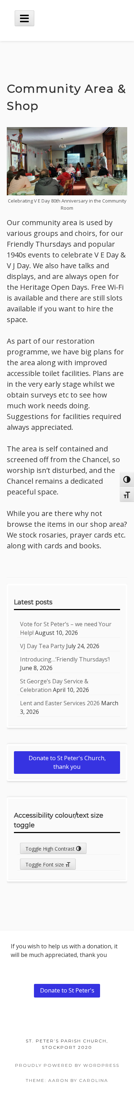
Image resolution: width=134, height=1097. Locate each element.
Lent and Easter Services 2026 (60, 703)
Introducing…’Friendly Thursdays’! (65, 659)
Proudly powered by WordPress (67, 1065)
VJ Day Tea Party (42, 646)
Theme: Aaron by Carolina (67, 1080)
